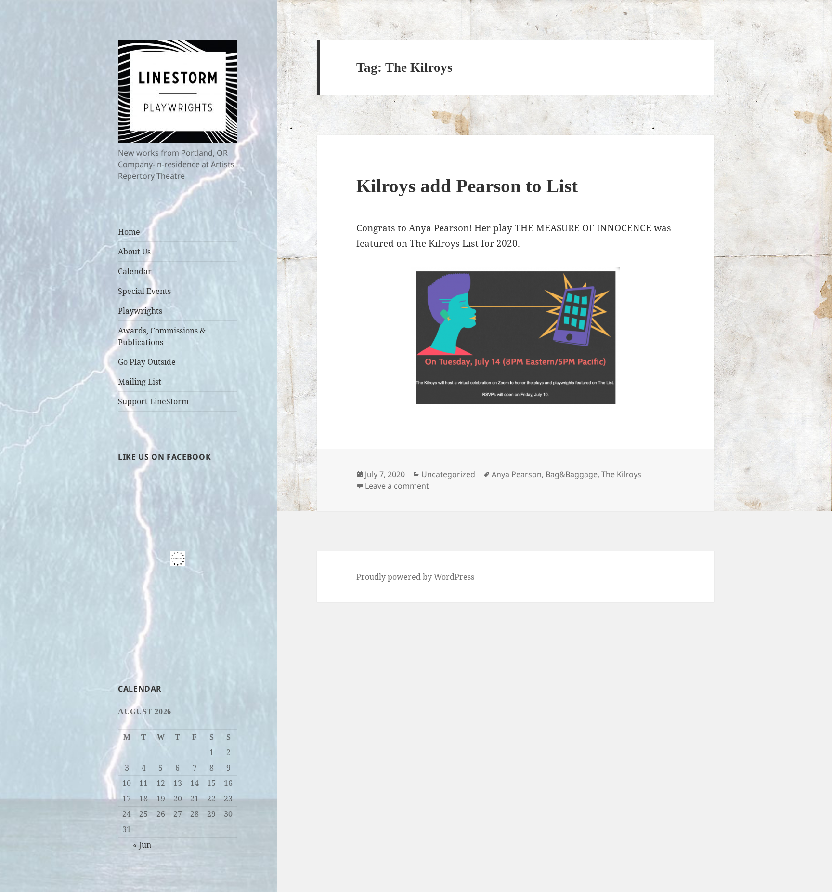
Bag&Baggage (572, 474)
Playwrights (140, 311)
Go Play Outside (147, 362)
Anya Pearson (517, 474)
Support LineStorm (153, 401)
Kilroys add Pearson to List (467, 185)
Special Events (144, 291)
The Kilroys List (445, 243)
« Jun (142, 844)
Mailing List (139, 381)
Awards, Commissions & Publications (162, 336)
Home (129, 231)
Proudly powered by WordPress (415, 577)
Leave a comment (397, 485)
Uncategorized (448, 474)
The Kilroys (621, 474)
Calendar (135, 271)
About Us (134, 251)
